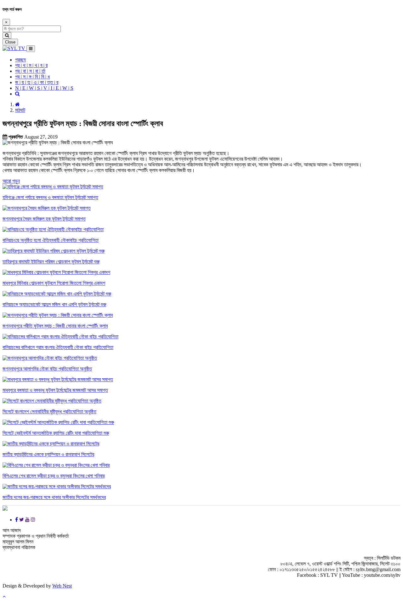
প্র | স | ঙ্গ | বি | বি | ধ (32, 76)
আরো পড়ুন (11, 181)
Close (10, 42)
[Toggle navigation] (30, 48)
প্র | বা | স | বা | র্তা (30, 71)
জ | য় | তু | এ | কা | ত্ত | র (36, 82)
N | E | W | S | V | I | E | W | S (44, 88)
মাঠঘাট (20, 110)
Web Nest (62, 585)
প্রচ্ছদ (20, 59)
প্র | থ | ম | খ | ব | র (31, 65)
